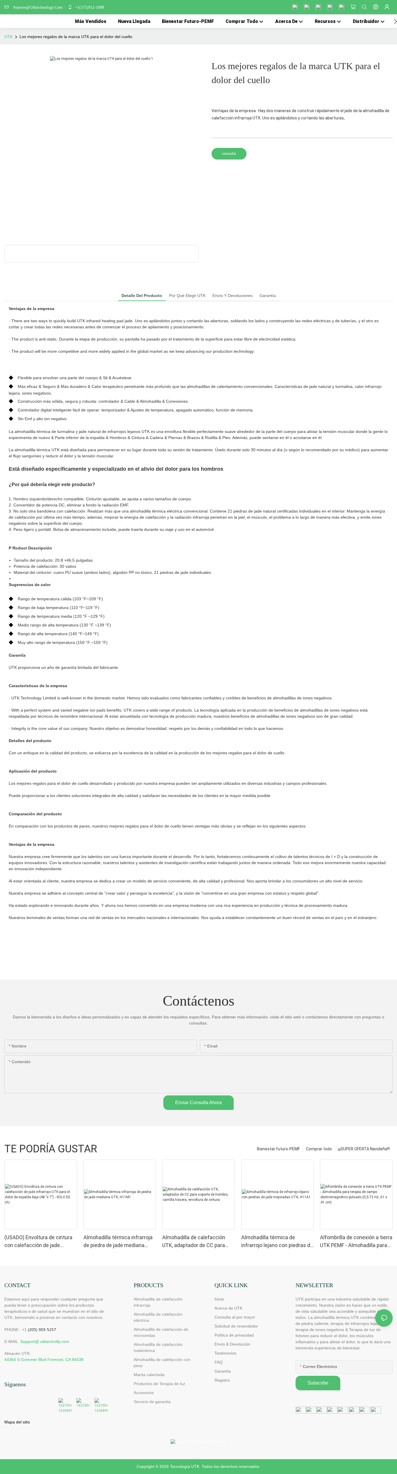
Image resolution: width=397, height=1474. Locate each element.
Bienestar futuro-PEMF (278, 1149)
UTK (8, 36)
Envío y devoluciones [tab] (232, 295)
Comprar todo (319, 1149)
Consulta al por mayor (234, 1317)
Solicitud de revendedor (236, 1326)
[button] (395, 21)
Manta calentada (149, 1374)
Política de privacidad (234, 1335)
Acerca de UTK (228, 1308)
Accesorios (144, 1392)
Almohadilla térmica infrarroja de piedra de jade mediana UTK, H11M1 (118, 1241)
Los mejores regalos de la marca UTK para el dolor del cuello (75, 36)
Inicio (219, 1299)
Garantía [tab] (268, 295)
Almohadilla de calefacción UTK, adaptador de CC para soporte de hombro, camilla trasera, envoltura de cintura (195, 1241)
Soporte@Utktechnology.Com (39, 7)
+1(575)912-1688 (89, 7)
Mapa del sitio (17, 1422)
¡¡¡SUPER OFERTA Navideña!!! (364, 1149)
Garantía (222, 1371)
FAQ (218, 1362)
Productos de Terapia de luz (159, 1383)
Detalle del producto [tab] (141, 295)
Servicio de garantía (153, 1401)
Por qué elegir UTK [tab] (187, 295)
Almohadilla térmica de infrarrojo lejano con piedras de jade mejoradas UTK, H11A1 (277, 1241)
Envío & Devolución (232, 1344)
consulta (229, 154)
